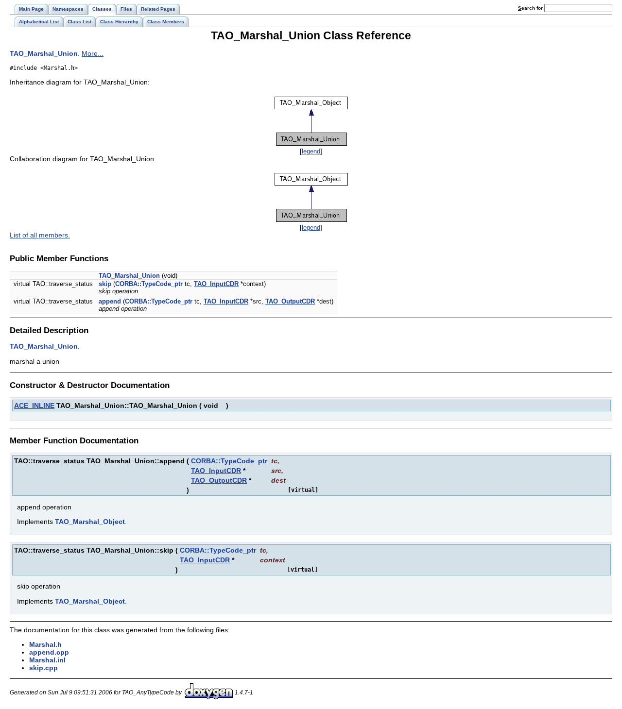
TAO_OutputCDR (290, 301)
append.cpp (49, 652)
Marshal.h (45, 644)
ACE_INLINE (34, 405)
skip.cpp (43, 668)
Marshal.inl (47, 660)
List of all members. (40, 235)
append (110, 301)
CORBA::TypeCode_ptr (149, 283)
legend (311, 151)
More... (93, 53)
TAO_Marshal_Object (90, 521)
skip (105, 283)
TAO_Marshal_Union (44, 53)
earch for (531, 8)
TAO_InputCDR (216, 283)
